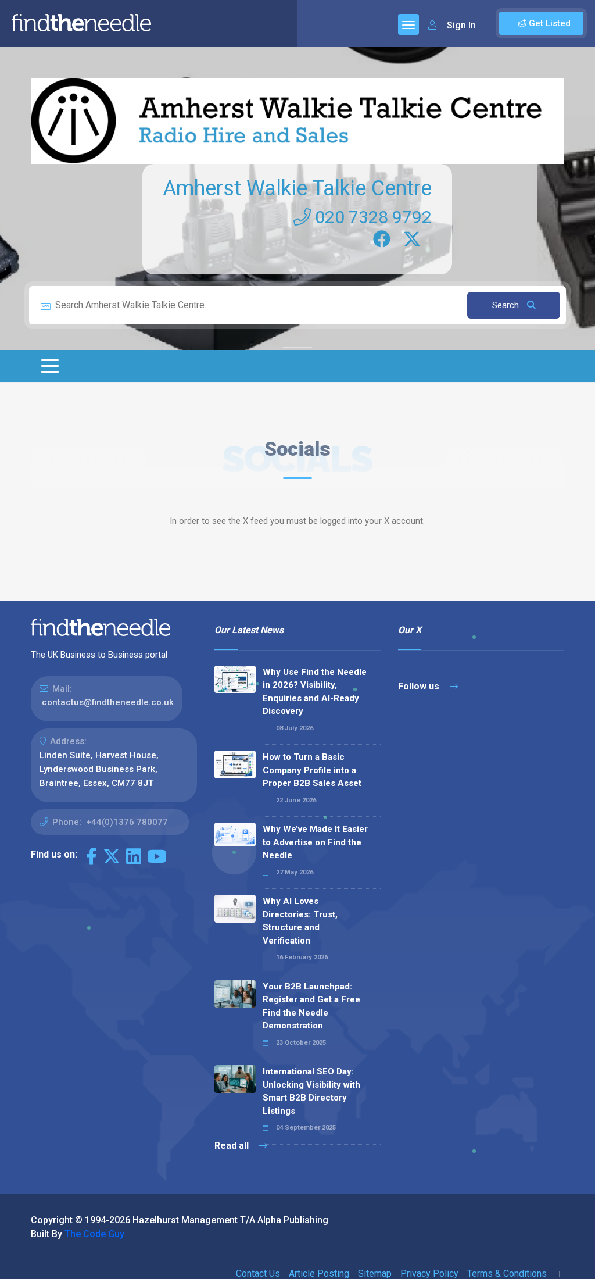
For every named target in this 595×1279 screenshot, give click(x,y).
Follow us (420, 686)
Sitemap (375, 1273)
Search (506, 305)
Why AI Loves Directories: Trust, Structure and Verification (300, 921)
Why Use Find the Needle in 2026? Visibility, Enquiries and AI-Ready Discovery (315, 692)
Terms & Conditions (507, 1273)
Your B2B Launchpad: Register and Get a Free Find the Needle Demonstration (311, 1006)
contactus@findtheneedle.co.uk (108, 702)
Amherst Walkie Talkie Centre (297, 188)
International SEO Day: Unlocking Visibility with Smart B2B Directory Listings (311, 1091)
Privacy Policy (429, 1273)
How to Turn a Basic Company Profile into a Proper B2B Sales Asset (312, 770)
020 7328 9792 (371, 217)
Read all (232, 1145)
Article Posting (319, 1273)
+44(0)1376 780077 (127, 822)
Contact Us (258, 1273)
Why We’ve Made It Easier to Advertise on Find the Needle (315, 842)
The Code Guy (94, 1233)
